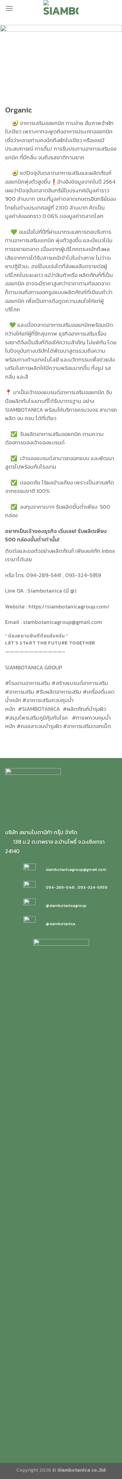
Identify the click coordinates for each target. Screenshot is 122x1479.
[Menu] (9, 8)
